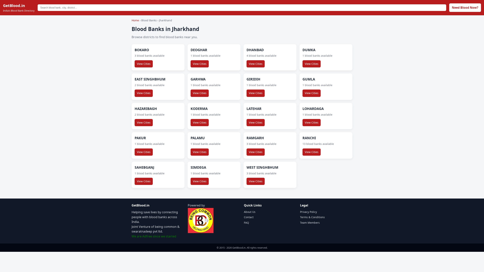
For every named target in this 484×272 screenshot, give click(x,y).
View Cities (143, 64)
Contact (249, 217)
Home (135, 20)
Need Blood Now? (465, 7)
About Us (249, 212)
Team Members (310, 222)
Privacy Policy (308, 212)
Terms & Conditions (312, 217)
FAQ (246, 222)
